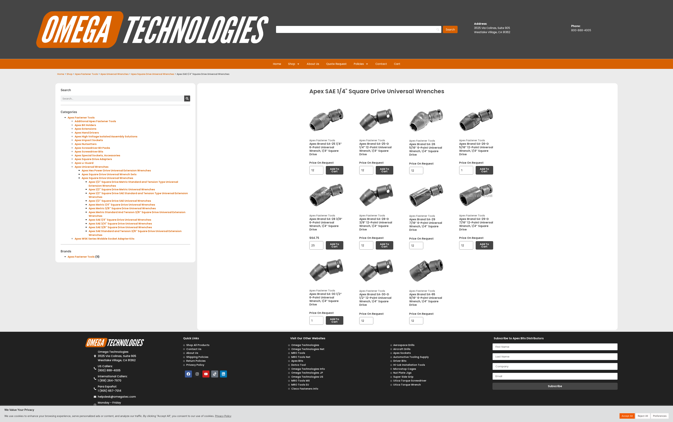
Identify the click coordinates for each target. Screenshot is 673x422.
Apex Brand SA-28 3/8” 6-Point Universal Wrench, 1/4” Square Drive (325, 224)
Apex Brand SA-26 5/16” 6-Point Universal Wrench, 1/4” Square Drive (425, 149)
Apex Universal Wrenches (114, 74)
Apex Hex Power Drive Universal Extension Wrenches (116, 170)
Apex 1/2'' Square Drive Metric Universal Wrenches (122, 189)
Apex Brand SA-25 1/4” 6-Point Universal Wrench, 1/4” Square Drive (325, 149)
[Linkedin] (223, 373)
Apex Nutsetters (86, 144)
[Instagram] (197, 373)
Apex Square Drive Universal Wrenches (152, 74)
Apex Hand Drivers (87, 132)
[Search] (187, 98)
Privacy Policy (223, 416)
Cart (397, 64)
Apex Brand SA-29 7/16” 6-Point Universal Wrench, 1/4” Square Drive (425, 224)
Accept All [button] (627, 415)
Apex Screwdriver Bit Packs (92, 148)
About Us (313, 64)
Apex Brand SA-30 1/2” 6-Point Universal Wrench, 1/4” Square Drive (325, 299)
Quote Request (336, 64)
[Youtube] (205, 373)
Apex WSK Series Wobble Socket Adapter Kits (104, 238)
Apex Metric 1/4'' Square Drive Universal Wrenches (122, 204)
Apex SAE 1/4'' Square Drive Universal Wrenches (120, 220)
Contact (381, 64)
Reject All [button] (643, 415)
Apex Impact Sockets (89, 140)
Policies (359, 64)
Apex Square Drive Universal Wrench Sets (109, 174)
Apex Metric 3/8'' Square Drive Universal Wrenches (122, 208)
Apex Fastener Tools (86, 74)
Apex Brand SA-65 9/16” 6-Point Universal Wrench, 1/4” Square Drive (425, 299)
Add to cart (334, 170)
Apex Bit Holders (85, 125)
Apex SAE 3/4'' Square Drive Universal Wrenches (120, 223)
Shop (291, 64)
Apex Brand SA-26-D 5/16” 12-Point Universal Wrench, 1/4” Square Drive (476, 149)
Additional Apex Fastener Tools (95, 121)
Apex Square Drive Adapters (93, 159)
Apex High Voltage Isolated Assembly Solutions (106, 136)
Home (277, 64)
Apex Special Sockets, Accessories (97, 155)
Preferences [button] (660, 415)
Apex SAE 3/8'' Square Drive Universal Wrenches (120, 227)
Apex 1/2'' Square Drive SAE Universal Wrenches (120, 201)
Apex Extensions (85, 129)
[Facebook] (188, 373)
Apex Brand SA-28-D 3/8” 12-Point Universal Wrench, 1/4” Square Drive (375, 224)
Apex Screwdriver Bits (89, 151)
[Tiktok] (214, 373)
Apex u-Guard (84, 163)
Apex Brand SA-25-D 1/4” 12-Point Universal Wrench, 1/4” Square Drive (375, 149)
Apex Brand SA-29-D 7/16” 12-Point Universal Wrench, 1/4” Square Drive (476, 224)
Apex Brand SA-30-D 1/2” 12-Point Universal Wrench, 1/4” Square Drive (375, 299)
